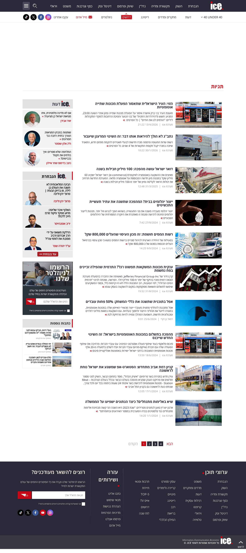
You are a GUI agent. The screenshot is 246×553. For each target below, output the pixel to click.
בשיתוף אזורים (46, 365)
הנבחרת (193, 6)
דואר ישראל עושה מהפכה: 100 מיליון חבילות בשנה (134, 169)
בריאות (171, 513)
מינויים (171, 494)
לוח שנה (144, 513)
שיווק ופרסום (125, 6)
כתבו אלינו (114, 494)
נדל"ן (142, 6)
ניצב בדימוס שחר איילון (58, 163)
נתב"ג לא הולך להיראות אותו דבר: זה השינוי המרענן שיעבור (128, 136)
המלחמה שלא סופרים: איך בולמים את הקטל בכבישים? (57, 155)
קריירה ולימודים (166, 488)
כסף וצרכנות (84, 6)
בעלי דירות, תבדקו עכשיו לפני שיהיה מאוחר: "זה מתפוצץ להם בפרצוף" (38, 333)
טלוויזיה (197, 520)
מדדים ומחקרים (192, 488)
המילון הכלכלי (167, 520)
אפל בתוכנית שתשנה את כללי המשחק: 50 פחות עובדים (129, 301)
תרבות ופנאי (142, 481)
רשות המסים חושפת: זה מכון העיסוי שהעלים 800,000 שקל (129, 234)
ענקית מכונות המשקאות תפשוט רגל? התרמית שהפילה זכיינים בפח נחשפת (126, 268)
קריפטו (197, 507)
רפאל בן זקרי (167, 319)
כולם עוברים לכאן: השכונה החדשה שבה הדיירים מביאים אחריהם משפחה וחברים (38, 360)
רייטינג (145, 17)
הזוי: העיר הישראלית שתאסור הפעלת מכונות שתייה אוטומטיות (134, 105)
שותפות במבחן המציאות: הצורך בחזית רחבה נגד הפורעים (58, 136)
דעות (188, 17)
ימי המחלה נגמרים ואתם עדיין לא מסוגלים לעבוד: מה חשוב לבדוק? (38, 346)
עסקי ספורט (168, 481)
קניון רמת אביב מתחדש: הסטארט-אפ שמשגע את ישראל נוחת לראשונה (126, 368)
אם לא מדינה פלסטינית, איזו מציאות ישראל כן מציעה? (56, 114)
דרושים (145, 507)
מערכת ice (167, 124)
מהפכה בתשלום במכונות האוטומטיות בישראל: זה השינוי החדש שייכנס (130, 336)
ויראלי (53, 6)
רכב (173, 507)
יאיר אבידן (66, 121)
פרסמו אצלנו (112, 519)
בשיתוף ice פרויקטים (43, 338)
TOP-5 (145, 494)
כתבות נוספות (60, 323)
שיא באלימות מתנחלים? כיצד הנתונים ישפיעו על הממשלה (129, 401)
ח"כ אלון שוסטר (63, 143)
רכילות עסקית (193, 501)
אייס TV (144, 501)
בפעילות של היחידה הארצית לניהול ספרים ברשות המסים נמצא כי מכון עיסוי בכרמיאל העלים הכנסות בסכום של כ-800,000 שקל (127, 242)
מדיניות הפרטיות (110, 513)
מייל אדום (81, 17)
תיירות (145, 488)
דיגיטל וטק (104, 6)
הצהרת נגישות (111, 506)
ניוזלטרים (106, 17)
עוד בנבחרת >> (47, 254)
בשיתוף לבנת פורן (44, 351)
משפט (67, 6)
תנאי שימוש (113, 500)
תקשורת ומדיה (160, 6)
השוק (178, 6)
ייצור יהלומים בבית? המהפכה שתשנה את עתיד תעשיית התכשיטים (131, 203)
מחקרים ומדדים (167, 17)
